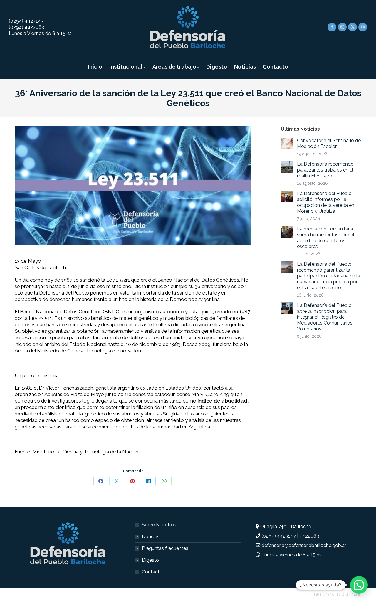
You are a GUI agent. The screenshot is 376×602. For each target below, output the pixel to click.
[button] (359, 585)
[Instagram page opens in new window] (342, 27)
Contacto (152, 572)
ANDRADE (351, 595)
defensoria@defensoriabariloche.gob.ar (303, 545)
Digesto (150, 560)
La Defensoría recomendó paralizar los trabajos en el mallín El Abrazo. (325, 170)
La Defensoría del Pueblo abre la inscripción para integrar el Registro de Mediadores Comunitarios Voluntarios (324, 317)
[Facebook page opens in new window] (332, 27)
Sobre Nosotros (159, 525)
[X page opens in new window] (352, 27)
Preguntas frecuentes (165, 548)
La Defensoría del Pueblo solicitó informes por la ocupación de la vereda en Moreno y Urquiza (325, 202)
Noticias (151, 536)
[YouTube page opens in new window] (362, 27)
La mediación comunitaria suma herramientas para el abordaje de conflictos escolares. (325, 237)
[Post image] (287, 143)
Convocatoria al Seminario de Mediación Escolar (329, 143)
